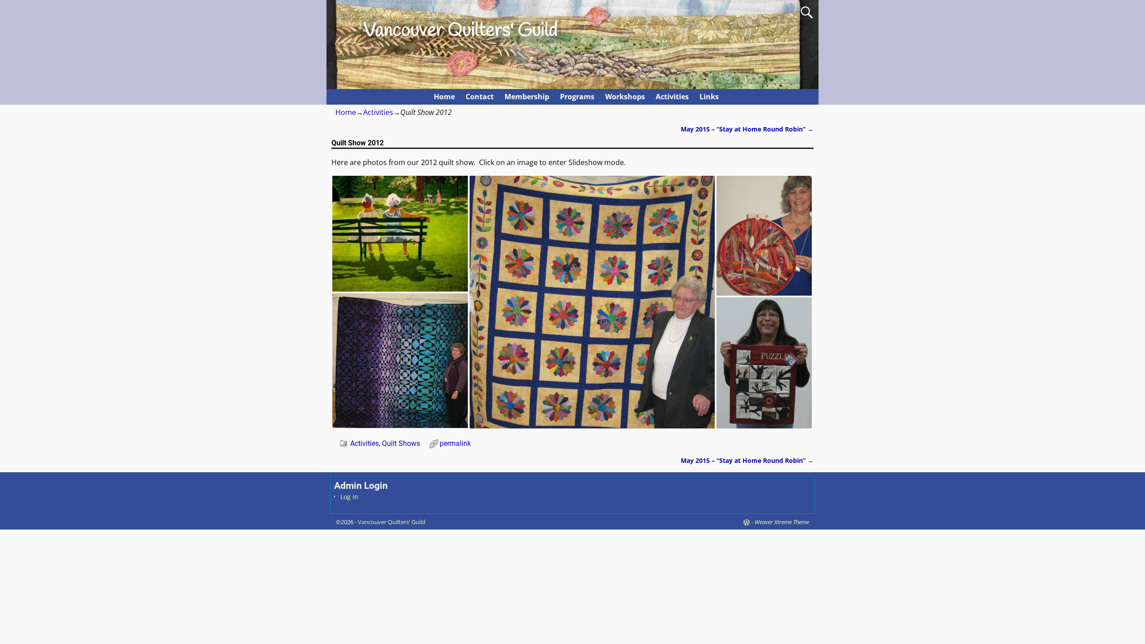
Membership (527, 97)
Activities (672, 97)
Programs (577, 97)
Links (709, 97)
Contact (480, 97)
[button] (400, 233)
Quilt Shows (401, 443)
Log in (349, 496)
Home (444, 97)
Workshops (625, 97)
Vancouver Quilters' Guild (461, 30)
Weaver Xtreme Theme (782, 522)
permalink (455, 443)
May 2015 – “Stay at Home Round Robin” (747, 129)
